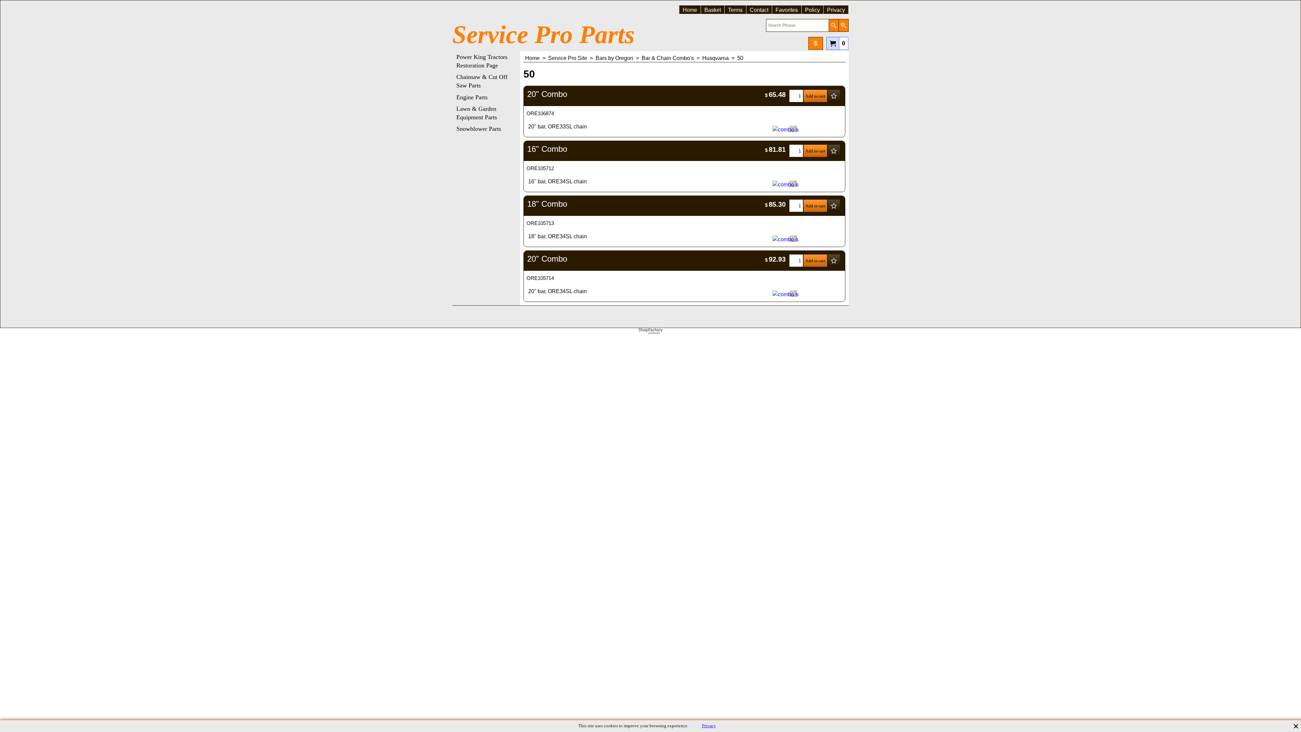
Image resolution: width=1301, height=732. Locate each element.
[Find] (834, 25)
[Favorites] (834, 96)
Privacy (709, 726)
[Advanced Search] (843, 25)
